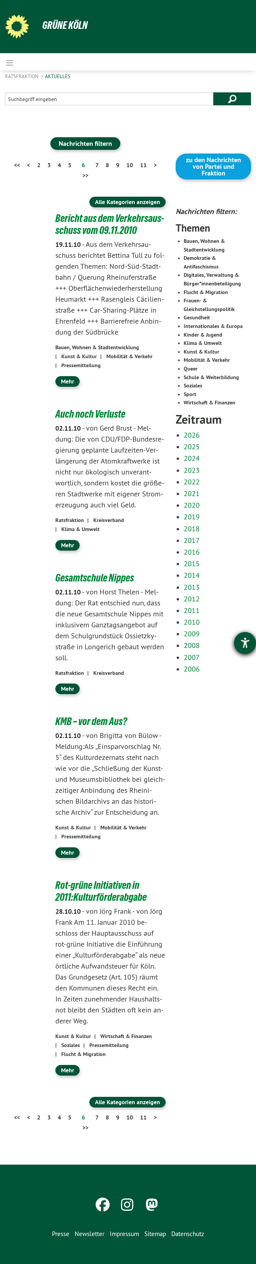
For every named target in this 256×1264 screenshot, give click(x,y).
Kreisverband (108, 520)
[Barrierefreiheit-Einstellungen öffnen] (245, 643)
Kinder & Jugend (203, 334)
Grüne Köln (65, 25)
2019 (192, 516)
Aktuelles (57, 76)
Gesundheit (197, 317)
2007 (192, 657)
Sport (190, 394)
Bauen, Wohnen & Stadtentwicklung (97, 347)
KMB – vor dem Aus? (91, 721)
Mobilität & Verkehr (129, 356)
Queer (191, 368)
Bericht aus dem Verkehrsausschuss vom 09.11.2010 (109, 224)
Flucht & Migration (83, 1054)
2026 (192, 435)
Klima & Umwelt (80, 529)
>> (85, 175)
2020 (192, 505)
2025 (192, 446)
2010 (192, 622)
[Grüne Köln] (17, 27)
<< (17, 165)
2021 (192, 493)
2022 (192, 481)
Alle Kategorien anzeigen (127, 202)
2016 (192, 552)
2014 (192, 575)
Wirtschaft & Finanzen (126, 1036)
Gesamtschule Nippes (94, 578)
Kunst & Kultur (79, 356)
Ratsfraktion (22, 76)
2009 (192, 633)
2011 (192, 610)
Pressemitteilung (81, 365)
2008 (192, 645)
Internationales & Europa (213, 326)
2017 (192, 540)
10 (129, 165)
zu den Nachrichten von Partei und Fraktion (213, 166)
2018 (192, 528)
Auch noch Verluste (90, 414)
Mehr (67, 381)
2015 (192, 563)
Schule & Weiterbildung (211, 377)
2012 (192, 598)
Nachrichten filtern (85, 143)
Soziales (70, 1045)
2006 (192, 669)
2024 (192, 458)
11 (143, 165)
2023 (192, 470)
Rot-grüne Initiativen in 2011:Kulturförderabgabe (101, 891)
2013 (192, 587)
